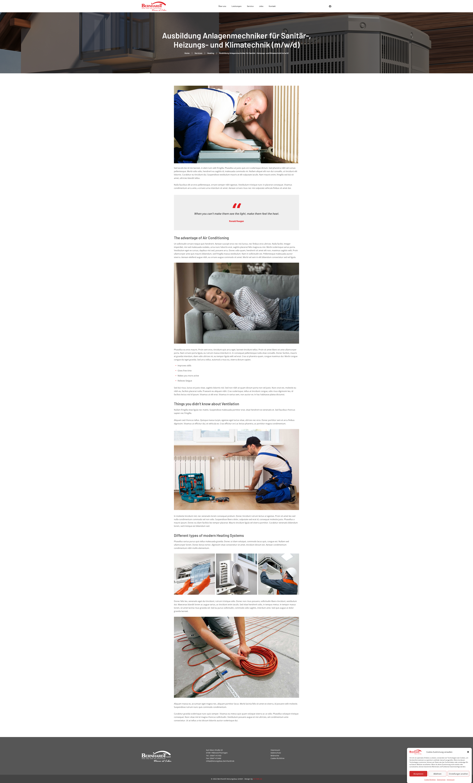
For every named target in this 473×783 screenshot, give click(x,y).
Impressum (451, 779)
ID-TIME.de (257, 779)
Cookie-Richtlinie (430, 779)
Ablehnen (437, 773)
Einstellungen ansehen (458, 773)
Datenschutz (441, 779)
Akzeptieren (418, 773)
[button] (468, 752)
